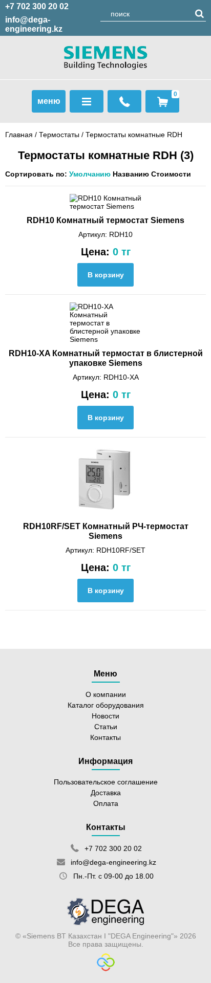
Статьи (105, 727)
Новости (105, 716)
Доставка (106, 793)
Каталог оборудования (106, 705)
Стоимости (171, 174)
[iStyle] (106, 969)
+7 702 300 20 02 (37, 6)
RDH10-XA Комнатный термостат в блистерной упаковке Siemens (106, 357)
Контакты (105, 737)
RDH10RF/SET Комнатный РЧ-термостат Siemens (105, 530)
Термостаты (59, 134)
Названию (131, 174)
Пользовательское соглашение (106, 782)
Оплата (105, 803)
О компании (106, 694)
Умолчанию (90, 174)
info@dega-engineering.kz (33, 24)
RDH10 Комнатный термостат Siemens (105, 220)
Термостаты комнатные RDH (134, 134)
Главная (19, 134)
